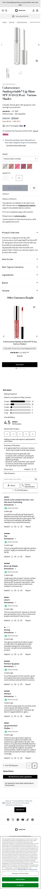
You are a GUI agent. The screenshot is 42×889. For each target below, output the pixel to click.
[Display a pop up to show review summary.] (28, 352)
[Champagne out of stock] (11, 166)
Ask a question (20, 114)
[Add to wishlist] (34, 188)
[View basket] (37, 10)
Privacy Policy (22, 869)
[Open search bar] (6, 10)
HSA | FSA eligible (12, 126)
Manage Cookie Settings (20, 873)
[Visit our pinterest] (32, 819)
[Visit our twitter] (12, 819)
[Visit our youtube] (22, 819)
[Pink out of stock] (17, 166)
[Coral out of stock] (29, 166)
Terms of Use (33, 869)
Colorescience (22, 22)
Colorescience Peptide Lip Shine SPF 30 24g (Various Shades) (19, 343)
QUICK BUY (20, 365)
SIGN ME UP (20, 810)
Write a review (7, 114)
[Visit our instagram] (17, 819)
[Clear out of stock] (5, 166)
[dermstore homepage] (20, 10)
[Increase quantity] (19, 178)
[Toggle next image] (38, 44)
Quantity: (6, 173)
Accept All (20, 885)
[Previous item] (3, 336)
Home (4, 22)
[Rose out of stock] (23, 166)
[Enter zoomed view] (37, 61)
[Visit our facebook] (8, 819)
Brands (11, 22)
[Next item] (36, 336)
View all (35, 131)
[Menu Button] (2, 10)
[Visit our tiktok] (27, 819)
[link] (33, 10)
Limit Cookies (20, 879)
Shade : (5, 154)
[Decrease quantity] (5, 178)
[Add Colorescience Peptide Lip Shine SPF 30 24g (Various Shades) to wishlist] (34, 307)
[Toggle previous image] (1, 44)
